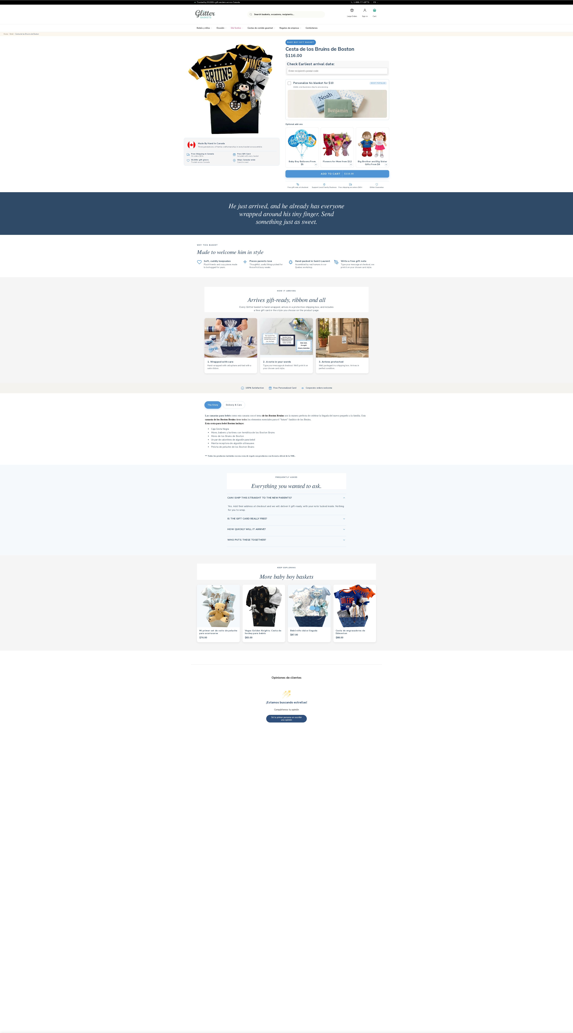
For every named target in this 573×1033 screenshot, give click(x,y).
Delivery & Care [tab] (234, 405)
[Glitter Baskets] (211, 14)
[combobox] (286, 14)
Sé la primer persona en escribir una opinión (286, 718)
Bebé (12, 34)
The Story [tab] (213, 405)
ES (374, 2)
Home (6, 34)
